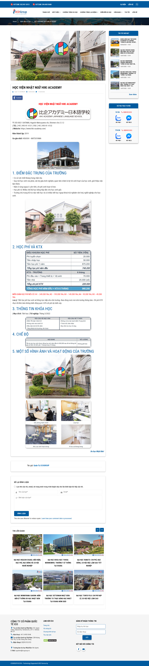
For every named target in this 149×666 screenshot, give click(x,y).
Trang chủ (46, 12)
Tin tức (127, 12)
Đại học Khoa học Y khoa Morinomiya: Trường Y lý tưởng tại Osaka (58, 563)
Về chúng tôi (47, 628)
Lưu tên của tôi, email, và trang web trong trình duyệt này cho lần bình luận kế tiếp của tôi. (49, 487)
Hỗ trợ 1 (118, 122)
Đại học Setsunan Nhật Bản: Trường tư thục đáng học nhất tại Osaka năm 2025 (58, 599)
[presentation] (98, 530)
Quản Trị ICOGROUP (20, 92)
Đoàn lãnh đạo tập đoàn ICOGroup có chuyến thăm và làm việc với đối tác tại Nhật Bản (128, 40)
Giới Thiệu (55, 12)
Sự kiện (123, 4)
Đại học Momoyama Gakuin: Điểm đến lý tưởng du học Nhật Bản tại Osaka (27, 599)
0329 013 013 (127, 112)
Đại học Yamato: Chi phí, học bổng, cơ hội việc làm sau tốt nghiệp (89, 563)
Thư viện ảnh (47, 635)
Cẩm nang (117, 12)
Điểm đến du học (105, 12)
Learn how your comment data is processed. (56, 518)
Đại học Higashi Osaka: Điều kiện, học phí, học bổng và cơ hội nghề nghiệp (27, 563)
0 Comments (41, 92)
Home (15, 21)
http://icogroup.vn (53, 663)
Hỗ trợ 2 (129, 122)
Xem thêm (133, 94)
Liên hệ (130, 4)
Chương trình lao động (88, 12)
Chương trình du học (70, 12)
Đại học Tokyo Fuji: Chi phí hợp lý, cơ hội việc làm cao (89, 597)
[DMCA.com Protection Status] (50, 640)
